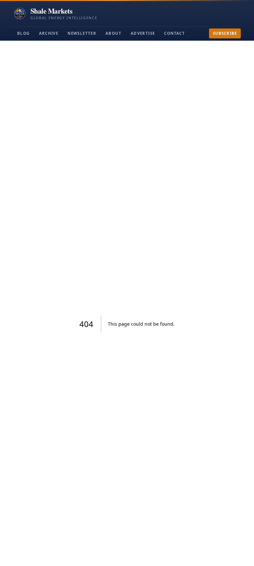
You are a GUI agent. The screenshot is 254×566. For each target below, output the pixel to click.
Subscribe (225, 33)
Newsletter (81, 33)
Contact (174, 33)
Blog (23, 33)
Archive (49, 33)
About (113, 33)
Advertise (143, 33)
